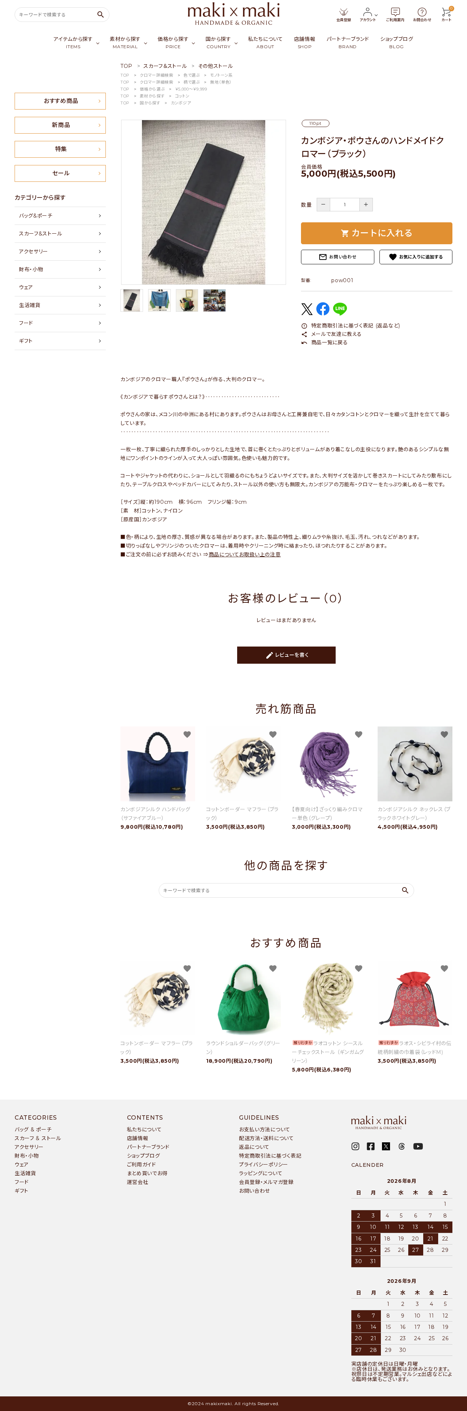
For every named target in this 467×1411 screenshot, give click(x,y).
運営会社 (137, 1182)
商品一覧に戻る (324, 342)
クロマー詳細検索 (156, 75)
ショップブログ (143, 1156)
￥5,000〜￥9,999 (191, 89)
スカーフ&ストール (40, 233)
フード (26, 323)
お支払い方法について (264, 1129)
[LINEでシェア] (340, 313)
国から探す (150, 103)
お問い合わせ (337, 257)
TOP (125, 75)
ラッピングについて (260, 1173)
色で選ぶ (192, 75)
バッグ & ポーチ (33, 1129)
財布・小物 (31, 269)
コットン (182, 96)
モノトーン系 (221, 75)
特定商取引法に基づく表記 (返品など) (350, 325)
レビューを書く (287, 655)
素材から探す (152, 96)
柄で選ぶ (192, 82)
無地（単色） (221, 82)
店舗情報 (137, 1138)
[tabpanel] (203, 202)
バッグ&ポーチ (36, 215)
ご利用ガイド (141, 1164)
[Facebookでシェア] (322, 313)
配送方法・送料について (266, 1138)
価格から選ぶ (152, 89)
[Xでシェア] (307, 313)
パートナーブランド (148, 1147)
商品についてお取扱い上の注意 (245, 554)
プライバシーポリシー (263, 1164)
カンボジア (181, 103)
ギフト (26, 341)
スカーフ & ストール (38, 1138)
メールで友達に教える (331, 334)
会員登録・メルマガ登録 (266, 1182)
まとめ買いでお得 (147, 1173)
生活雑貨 (29, 305)
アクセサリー (33, 251)
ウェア (26, 287)
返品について (254, 1147)
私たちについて (144, 1129)
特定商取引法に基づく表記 (270, 1156)
